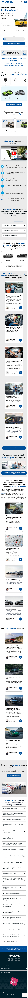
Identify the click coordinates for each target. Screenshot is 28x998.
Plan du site (10, 995)
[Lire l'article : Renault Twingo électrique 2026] (20, 753)
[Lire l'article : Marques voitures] (20, 559)
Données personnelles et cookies (18, 991)
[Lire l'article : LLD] (20, 372)
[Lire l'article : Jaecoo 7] (20, 720)
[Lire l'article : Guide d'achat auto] (20, 589)
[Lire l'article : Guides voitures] (20, 528)
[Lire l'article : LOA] (20, 340)
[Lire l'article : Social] (20, 437)
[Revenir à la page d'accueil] (7, 2)
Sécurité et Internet (7, 993)
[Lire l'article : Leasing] (20, 307)
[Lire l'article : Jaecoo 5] (20, 688)
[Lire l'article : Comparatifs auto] (20, 618)
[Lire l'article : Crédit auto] (20, 406)
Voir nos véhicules (12, 43)
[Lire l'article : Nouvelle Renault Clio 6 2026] (20, 657)
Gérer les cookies (17, 995)
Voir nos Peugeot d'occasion (14, 104)
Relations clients (15, 993)
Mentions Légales (6, 991)
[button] (21, 2)
